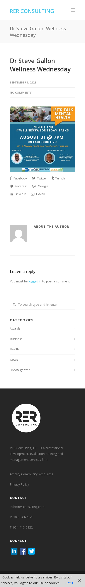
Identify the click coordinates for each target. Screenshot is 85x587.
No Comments (21, 92)
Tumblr (59, 178)
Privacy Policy (19, 484)
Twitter (41, 178)
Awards (15, 328)
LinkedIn (20, 194)
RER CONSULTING (32, 10)
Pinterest (20, 186)
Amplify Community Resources (31, 474)
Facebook (19, 178)
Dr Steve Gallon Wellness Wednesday (40, 65)
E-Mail (40, 194)
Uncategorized (20, 370)
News (14, 360)
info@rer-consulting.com (27, 507)
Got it (69, 583)
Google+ (43, 186)
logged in (35, 281)
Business (16, 339)
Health (14, 349)
